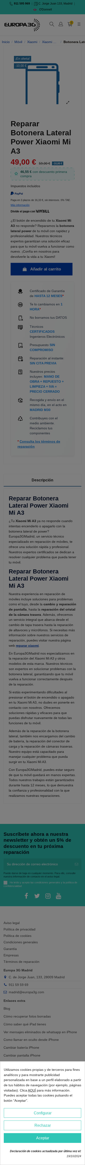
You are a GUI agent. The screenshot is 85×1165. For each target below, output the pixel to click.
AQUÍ (32, 1090)
